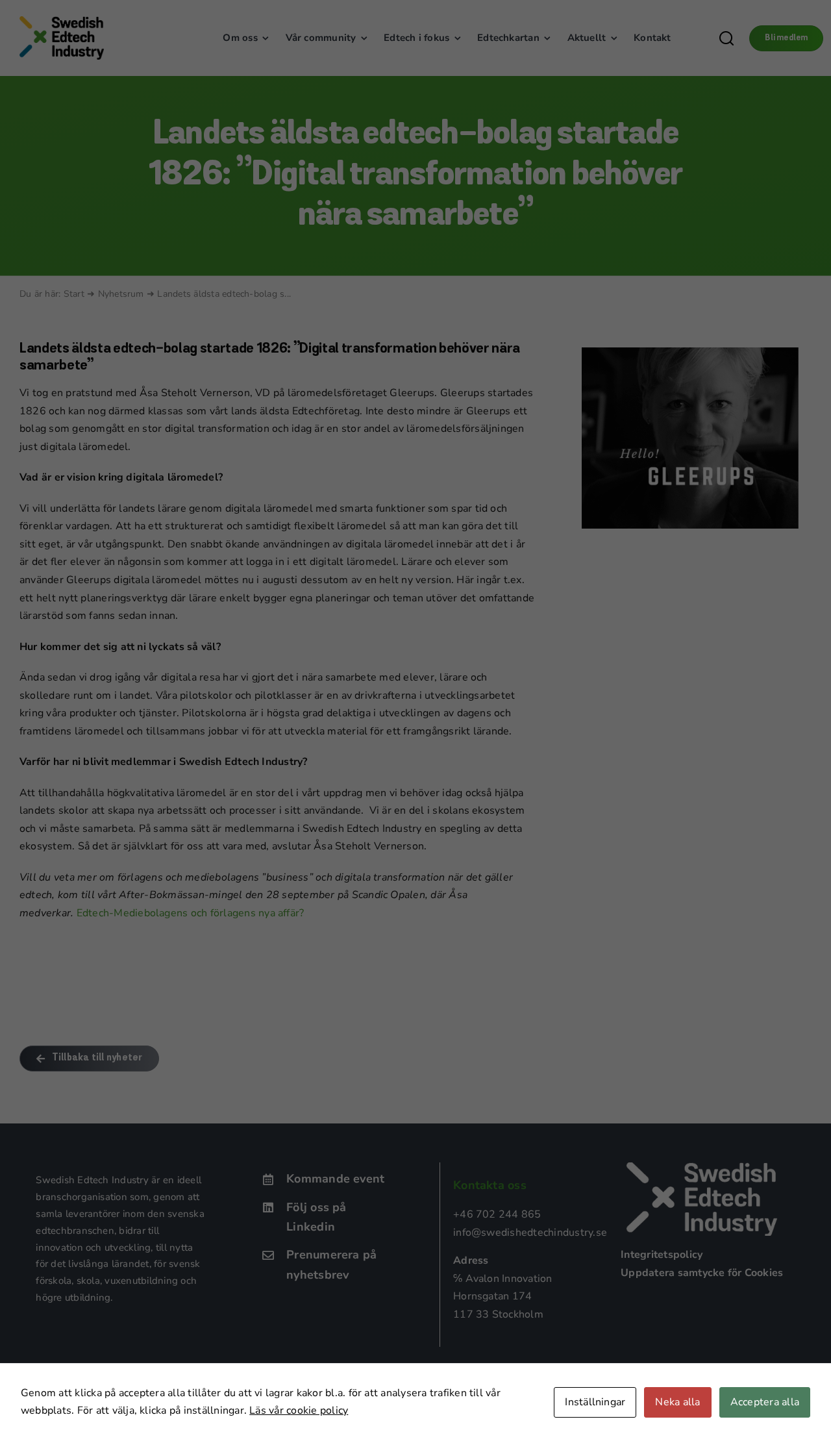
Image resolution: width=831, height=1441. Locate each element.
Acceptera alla (764, 1402)
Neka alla (677, 1402)
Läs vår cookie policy (298, 1410)
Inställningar (595, 1402)
